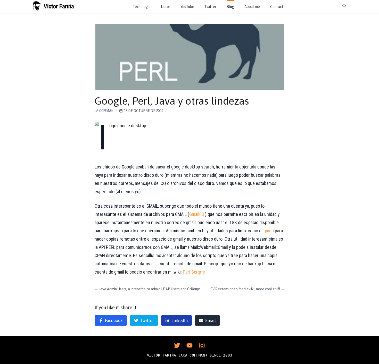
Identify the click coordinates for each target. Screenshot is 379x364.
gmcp (268, 230)
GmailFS (196, 214)
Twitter (210, 7)
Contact (276, 7)
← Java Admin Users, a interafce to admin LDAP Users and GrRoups (148, 289)
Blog (230, 7)
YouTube (187, 7)
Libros (165, 7)
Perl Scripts (194, 272)
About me (252, 7)
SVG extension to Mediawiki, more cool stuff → (247, 289)
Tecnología (142, 7)
